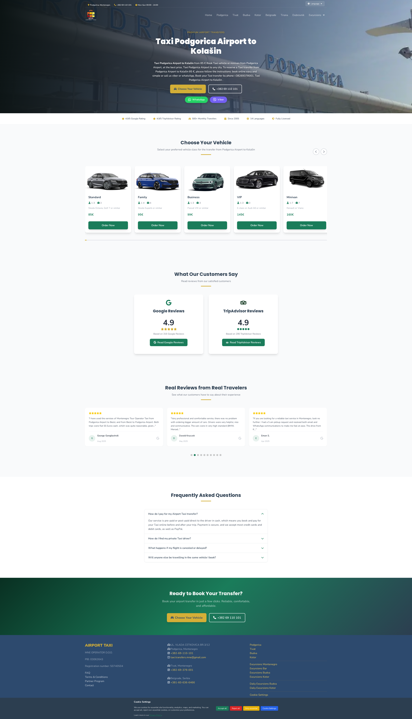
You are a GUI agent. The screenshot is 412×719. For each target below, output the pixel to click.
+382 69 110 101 (227, 89)
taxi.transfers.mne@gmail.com (188, 657)
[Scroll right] (324, 151)
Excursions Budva (260, 672)
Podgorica (222, 15)
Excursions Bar (258, 668)
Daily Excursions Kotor (263, 688)
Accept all (222, 708)
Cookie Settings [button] (259, 695)
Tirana (284, 15)
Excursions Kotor (259, 677)
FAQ (87, 673)
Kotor (258, 15)
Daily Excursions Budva (263, 684)
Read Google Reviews (170, 342)
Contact (89, 685)
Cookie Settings (269, 708)
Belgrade (271, 15)
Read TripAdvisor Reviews (245, 342)
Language (315, 3)
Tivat (235, 15)
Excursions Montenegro (263, 664)
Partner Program (94, 681)
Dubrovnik (298, 15)
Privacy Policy (156, 715)
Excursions (315, 15)
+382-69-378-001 (182, 670)
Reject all (236, 708)
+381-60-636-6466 (183, 682)
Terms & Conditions (96, 677)
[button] (191, 455)
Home (208, 15)
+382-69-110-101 (182, 653)
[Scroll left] (316, 151)
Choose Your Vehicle (190, 89)
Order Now (108, 225)
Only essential (251, 708)
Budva (246, 15)
